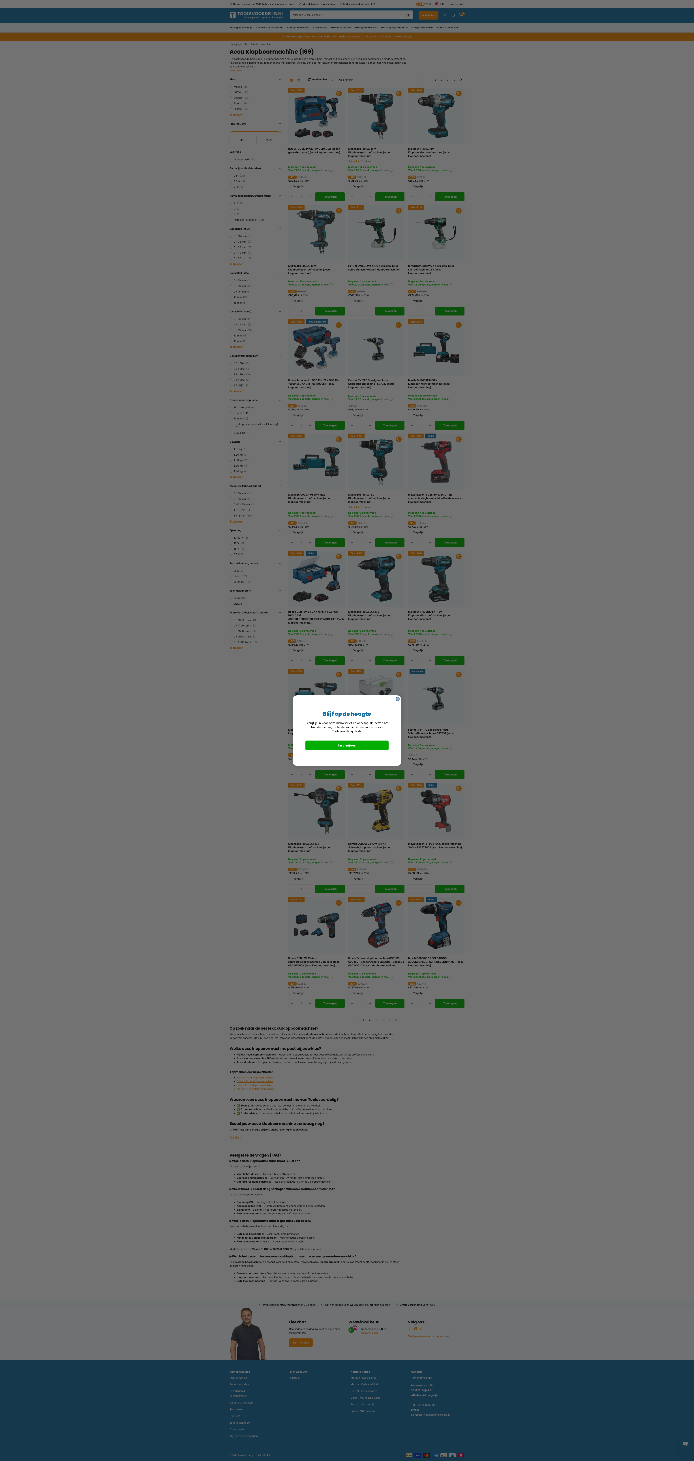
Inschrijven (347, 745)
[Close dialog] (397, 699)
